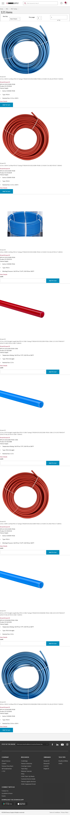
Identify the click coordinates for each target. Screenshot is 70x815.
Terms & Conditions (54, 812)
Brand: (5, 82)
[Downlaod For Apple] (21, 803)
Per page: (32, 17)
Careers (4, 763)
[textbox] (40, 3)
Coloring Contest (26, 766)
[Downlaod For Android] (8, 803)
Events (4, 796)
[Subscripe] (46, 744)
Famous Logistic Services (28, 781)
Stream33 (46, 761)
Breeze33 (46, 763)
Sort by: (5, 16)
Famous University (26, 763)
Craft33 (46, 766)
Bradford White (63, 761)
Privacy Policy (64, 812)
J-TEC (3, 771)
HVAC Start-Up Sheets (27, 776)
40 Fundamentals (7, 768)
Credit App (24, 761)
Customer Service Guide (28, 779)
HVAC (60, 763)
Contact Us (5, 791)
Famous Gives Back (7, 766)
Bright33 (46, 768)
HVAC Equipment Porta (28, 784)
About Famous (6, 761)
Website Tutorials (26, 771)
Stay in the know (8, 744)
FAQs (22, 774)
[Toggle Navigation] (3, 3)
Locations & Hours (7, 793)
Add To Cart (53, 280)
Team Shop (24, 768)
